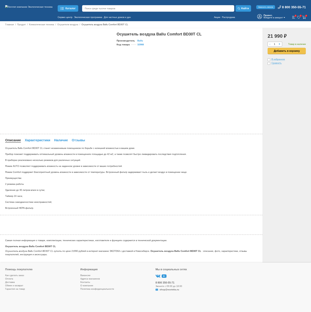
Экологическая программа (88, 17)
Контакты (85, 282)
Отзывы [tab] (78, 140)
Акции (217, 17)
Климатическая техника (41, 24)
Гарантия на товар (15, 289)
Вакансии (85, 275)
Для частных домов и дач (117, 17)
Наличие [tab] (61, 140)
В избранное (278, 59)
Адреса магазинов (90, 278)
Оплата (9, 278)
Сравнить (276, 63)
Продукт (21, 24)
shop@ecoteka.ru (169, 289)
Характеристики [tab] (37, 140)
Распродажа (228, 17)
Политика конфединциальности (97, 289)
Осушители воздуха (67, 24)
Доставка (10, 282)
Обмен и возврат (14, 285)
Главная (9, 24)
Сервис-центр (65, 17)
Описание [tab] (13, 140)
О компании (86, 285)
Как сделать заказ (14, 275)
